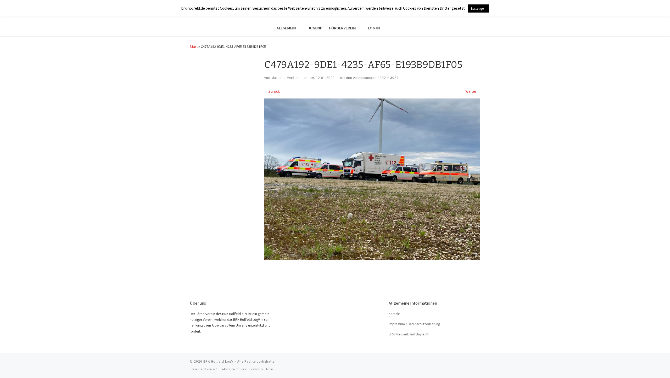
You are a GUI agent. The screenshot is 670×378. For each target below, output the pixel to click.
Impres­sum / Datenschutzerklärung (414, 324)
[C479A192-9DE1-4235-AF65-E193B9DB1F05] (372, 179)
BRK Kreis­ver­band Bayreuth (409, 334)
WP (215, 369)
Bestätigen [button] (478, 8)
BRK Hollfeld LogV (218, 361)
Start (194, 46)
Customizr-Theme (261, 369)
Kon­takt (394, 314)
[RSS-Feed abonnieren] (478, 363)
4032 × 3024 (388, 78)
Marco (276, 78)
